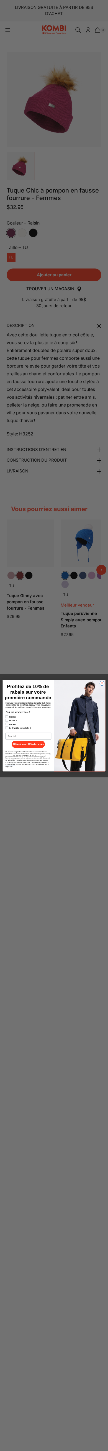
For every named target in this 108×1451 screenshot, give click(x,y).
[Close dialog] (102, 683)
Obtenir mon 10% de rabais (28, 744)
